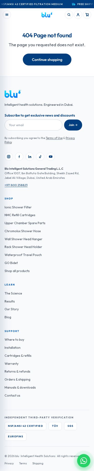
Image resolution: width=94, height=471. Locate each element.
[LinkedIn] (30, 156)
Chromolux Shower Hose (23, 231)
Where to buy (14, 340)
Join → (73, 125)
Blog (8, 317)
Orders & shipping (17, 379)
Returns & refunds (17, 371)
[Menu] (7, 15)
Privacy (9, 463)
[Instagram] (9, 156)
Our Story (12, 309)
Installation (13, 348)
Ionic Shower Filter (18, 207)
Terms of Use (54, 138)
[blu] (47, 14)
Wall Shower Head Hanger (23, 239)
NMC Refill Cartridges (20, 215)
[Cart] (87, 15)
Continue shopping (47, 59)
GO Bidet (11, 263)
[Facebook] (19, 156)
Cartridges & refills (18, 356)
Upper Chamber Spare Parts (25, 223)
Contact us (12, 395)
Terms (23, 463)
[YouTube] (51, 156)
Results (10, 301)
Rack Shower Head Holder (23, 247)
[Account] (78, 15)
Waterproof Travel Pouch (23, 255)
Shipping (37, 463)
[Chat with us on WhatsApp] (83, 460)
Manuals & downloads (20, 387)
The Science (13, 293)
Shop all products (17, 271)
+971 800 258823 (16, 185)
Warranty (11, 364)
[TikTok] (40, 156)
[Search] (69, 15)
